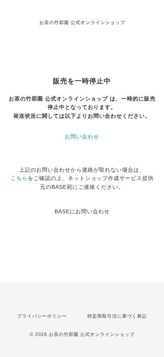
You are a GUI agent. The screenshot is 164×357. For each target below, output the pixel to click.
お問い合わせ (82, 136)
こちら (19, 178)
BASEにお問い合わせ (82, 211)
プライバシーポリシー (42, 316)
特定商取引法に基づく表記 (117, 316)
